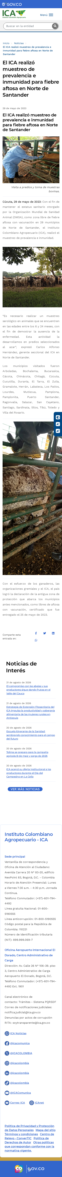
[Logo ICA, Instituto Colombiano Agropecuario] (14, 14)
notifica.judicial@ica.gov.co (23, 1012)
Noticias (19, 43)
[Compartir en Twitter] (44, 633)
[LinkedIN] (53, 633)
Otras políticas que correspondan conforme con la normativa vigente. (29, 1146)
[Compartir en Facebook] (36, 633)
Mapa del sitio (45, 1130)
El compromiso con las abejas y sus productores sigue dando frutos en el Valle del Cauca (28, 690)
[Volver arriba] (54, 1154)
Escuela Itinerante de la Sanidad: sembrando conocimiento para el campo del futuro (30, 735)
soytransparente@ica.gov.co (31, 1022)
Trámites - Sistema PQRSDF (37, 1002)
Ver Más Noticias (25, 789)
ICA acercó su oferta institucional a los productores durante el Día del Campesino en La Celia (28, 773)
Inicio (6, 43)
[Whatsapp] (36, 640)
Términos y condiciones (21, 1134)
